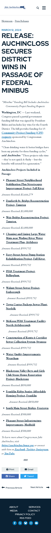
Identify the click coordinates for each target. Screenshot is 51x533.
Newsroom (7, 21)
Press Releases (22, 21)
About (13, 507)
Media (14, 510)
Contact (34, 510)
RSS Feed (25, 518)
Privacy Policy (25, 514)
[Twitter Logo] (20, 523)
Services (35, 507)
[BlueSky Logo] (26, 523)
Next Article (37, 487)
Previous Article (14, 487)
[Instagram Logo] (31, 523)
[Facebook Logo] (15, 523)
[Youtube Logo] (36, 523)
